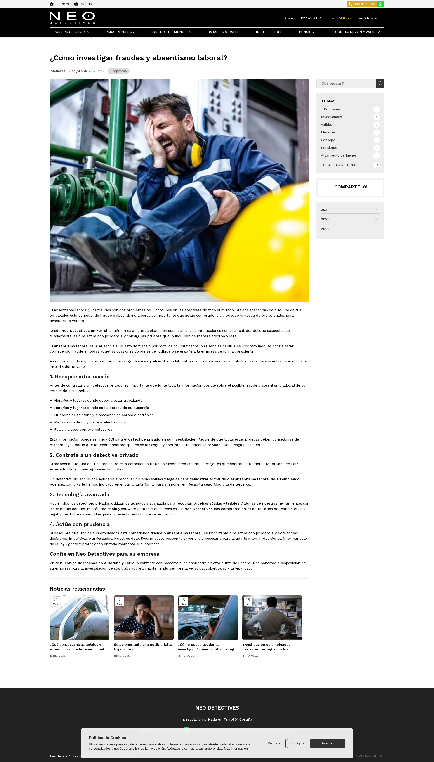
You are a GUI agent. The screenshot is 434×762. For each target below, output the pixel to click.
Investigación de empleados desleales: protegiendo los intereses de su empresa (266, 647)
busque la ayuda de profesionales (255, 315)
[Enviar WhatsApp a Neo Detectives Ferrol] (380, 4)
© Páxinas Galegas (370, 756)
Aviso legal (57, 756)
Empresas (119, 71)
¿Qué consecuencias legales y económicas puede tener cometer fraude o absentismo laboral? (79, 647)
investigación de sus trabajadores (113, 568)
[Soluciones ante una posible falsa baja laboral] (144, 617)
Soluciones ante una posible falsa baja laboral (143, 647)
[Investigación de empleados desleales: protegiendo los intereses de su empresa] (272, 617)
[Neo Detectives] (72, 18)
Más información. (236, 748)
